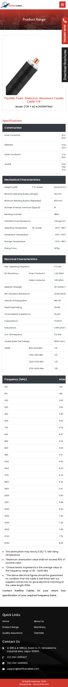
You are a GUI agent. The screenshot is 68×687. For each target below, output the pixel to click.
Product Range (10, 627)
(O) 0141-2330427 (17, 657)
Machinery (40, 627)
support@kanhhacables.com (23, 668)
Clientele (39, 633)
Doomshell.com (41, 684)
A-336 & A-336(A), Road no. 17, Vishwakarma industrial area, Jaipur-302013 (31, 649)
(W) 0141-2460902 (17, 663)
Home (5, 621)
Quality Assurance (12, 633)
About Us (39, 621)
